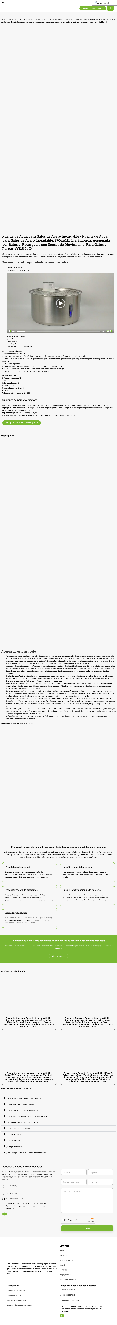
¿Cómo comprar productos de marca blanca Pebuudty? (26, 1153)
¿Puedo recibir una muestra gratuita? (20, 1104)
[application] (60, 303)
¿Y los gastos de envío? (14, 1146)
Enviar (87, 1228)
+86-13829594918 (12, 1186)
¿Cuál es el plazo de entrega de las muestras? (22, 1110)
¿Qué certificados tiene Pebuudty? (18, 1128)
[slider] (58, 331)
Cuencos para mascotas (16, 1290)
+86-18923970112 (12, 1193)
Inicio (3, 19)
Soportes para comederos (16, 1300)
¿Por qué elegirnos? (13, 1134)
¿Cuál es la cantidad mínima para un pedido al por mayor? (27, 1116)
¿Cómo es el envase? (13, 1140)
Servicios (63, 1265)
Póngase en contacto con (69, 1279)
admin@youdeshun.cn (14, 1198)
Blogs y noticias (65, 1274)
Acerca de (63, 1270)
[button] (60, 303)
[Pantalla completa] (111, 331)
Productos (63, 1255)
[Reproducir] (10, 331)
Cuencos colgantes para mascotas (19, 1305)
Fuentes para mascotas (16, 19)
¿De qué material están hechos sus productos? (23, 1122)
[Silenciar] (107, 331)
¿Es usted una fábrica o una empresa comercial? (24, 1098)
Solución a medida (66, 1260)
